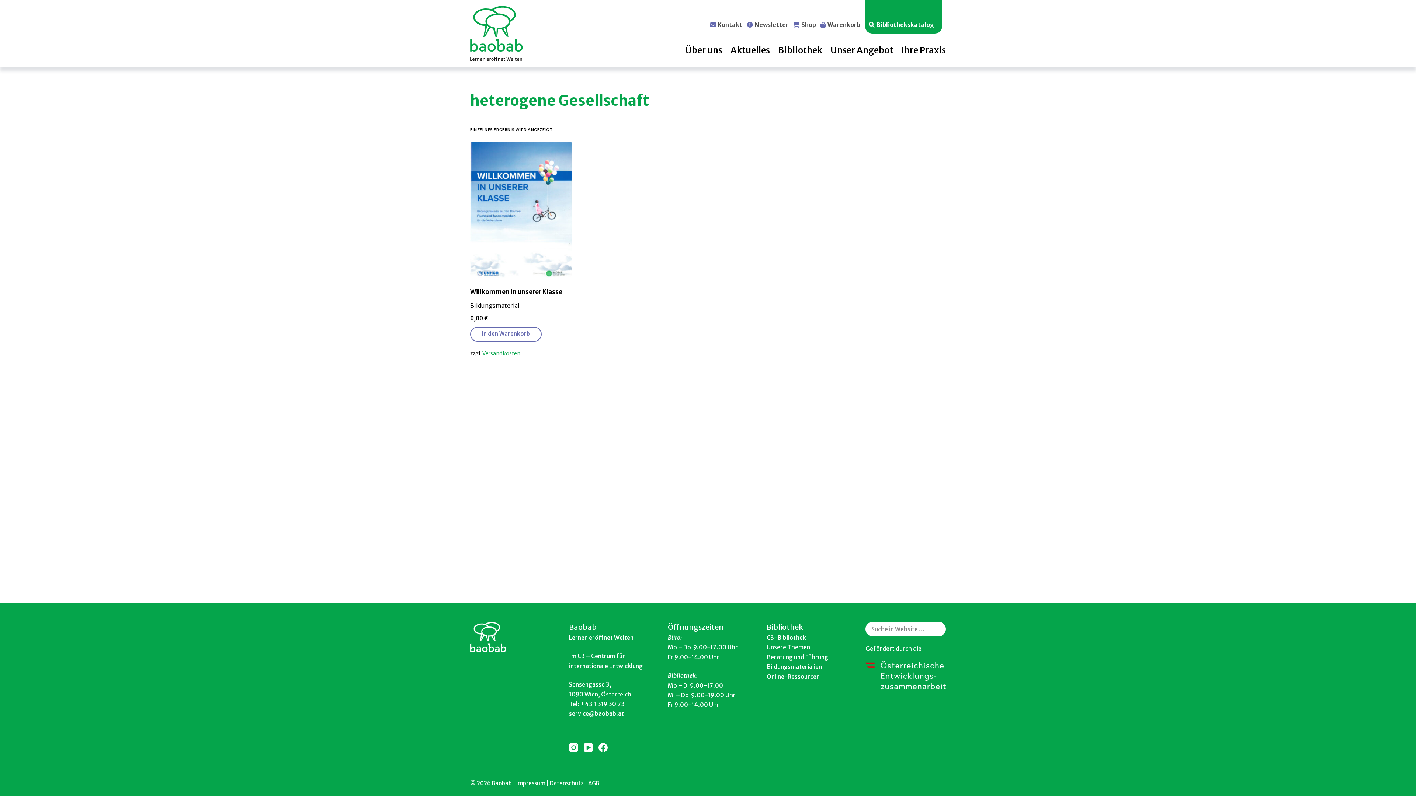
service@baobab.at (596, 713)
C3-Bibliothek (786, 637)
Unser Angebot (861, 50)
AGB (593, 783)
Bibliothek (800, 50)
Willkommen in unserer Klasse (516, 292)
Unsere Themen (788, 647)
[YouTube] (588, 747)
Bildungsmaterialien (794, 666)
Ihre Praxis (923, 50)
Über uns (703, 50)
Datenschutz (567, 783)
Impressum (530, 783)
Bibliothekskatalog (905, 24)
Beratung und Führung (797, 657)
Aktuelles (750, 50)
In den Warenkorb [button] (506, 333)
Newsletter (771, 24)
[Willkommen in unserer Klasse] (521, 210)
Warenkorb (843, 24)
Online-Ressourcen (793, 676)
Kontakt (730, 24)
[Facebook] (603, 747)
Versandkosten (501, 353)
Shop (808, 24)
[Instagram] (573, 747)
